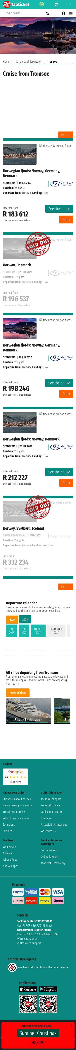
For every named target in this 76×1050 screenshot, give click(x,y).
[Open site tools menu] (71, 4)
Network (7, 853)
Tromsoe (27, 193)
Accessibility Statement (54, 824)
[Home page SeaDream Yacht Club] (61, 183)
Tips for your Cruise (14, 812)
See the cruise (59, 208)
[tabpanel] (38, 632)
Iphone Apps (10, 859)
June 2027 (11, 630)
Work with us (48, 831)
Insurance (46, 818)
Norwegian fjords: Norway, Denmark (31, 439)
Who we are (9, 847)
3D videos (8, 831)
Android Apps (10, 866)
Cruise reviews (49, 850)
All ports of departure (28, 61)
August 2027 (38, 630)
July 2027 (24, 630)
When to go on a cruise (16, 818)
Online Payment (49, 856)
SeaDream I (9, 183)
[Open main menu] (71, 13)
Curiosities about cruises (17, 799)
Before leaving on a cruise (17, 805)
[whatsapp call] (41, 4)
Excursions (9, 824)
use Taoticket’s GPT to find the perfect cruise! (43, 967)
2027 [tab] (12, 619)
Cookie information (52, 812)
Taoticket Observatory (53, 863)
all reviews (15, 782)
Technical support (51, 799)
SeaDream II (10, 446)
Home (6, 61)
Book (66, 219)
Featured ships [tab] (18, 692)
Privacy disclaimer (51, 805)
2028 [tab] (25, 619)
